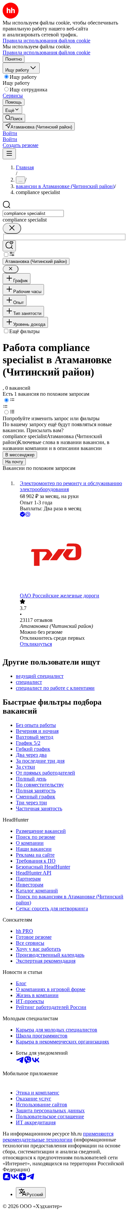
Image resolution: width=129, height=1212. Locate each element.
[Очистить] (12, 228)
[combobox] (33, 213)
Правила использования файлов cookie (46, 52)
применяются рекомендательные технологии (58, 1136)
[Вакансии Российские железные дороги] (71, 555)
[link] (14, 118)
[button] (10, 133)
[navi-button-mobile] (9, 153)
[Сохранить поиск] (9, 245)
